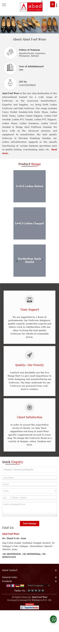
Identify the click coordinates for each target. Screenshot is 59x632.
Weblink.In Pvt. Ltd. (42, 600)
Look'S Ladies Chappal (29, 223)
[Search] (52, 4)
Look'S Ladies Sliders (29, 186)
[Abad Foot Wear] (31, 6)
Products (7, 581)
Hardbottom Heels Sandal (29, 261)
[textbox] (29, 470)
